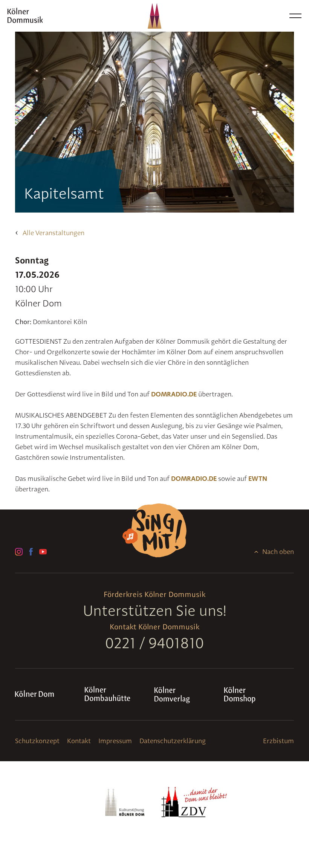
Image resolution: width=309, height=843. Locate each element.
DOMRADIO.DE (174, 394)
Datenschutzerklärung (172, 741)
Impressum (115, 741)
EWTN (257, 478)
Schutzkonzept (37, 741)
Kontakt (79, 741)
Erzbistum (278, 741)
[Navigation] (295, 16)
